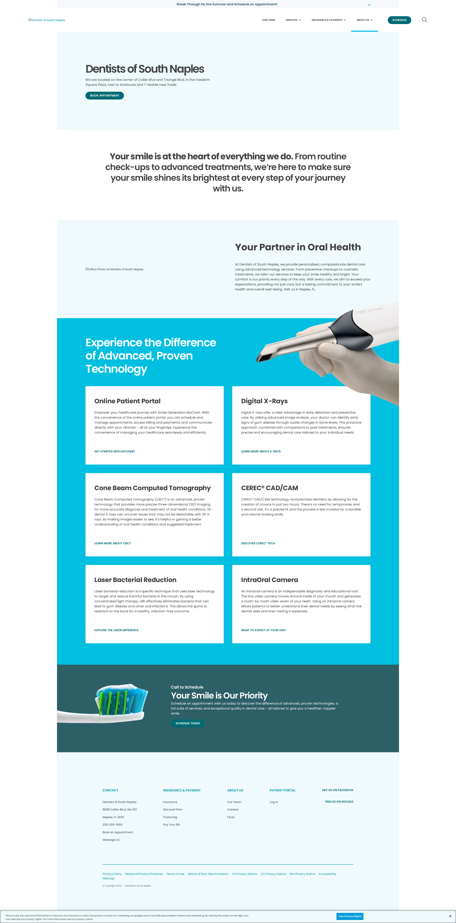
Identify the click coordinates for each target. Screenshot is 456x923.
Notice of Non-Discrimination (208, 874)
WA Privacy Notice (302, 874)
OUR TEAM (268, 20)
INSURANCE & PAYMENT (182, 790)
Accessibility (327, 874)
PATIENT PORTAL (283, 790)
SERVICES (291, 20)
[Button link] (425, 20)
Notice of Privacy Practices (144, 874)
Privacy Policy (112, 874)
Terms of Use (175, 874)
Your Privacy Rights (349, 916)
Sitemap (109, 878)
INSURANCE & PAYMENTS (327, 20)
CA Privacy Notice (244, 874)
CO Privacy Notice (273, 874)
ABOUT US (363, 20)
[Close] (450, 916)
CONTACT (110, 790)
